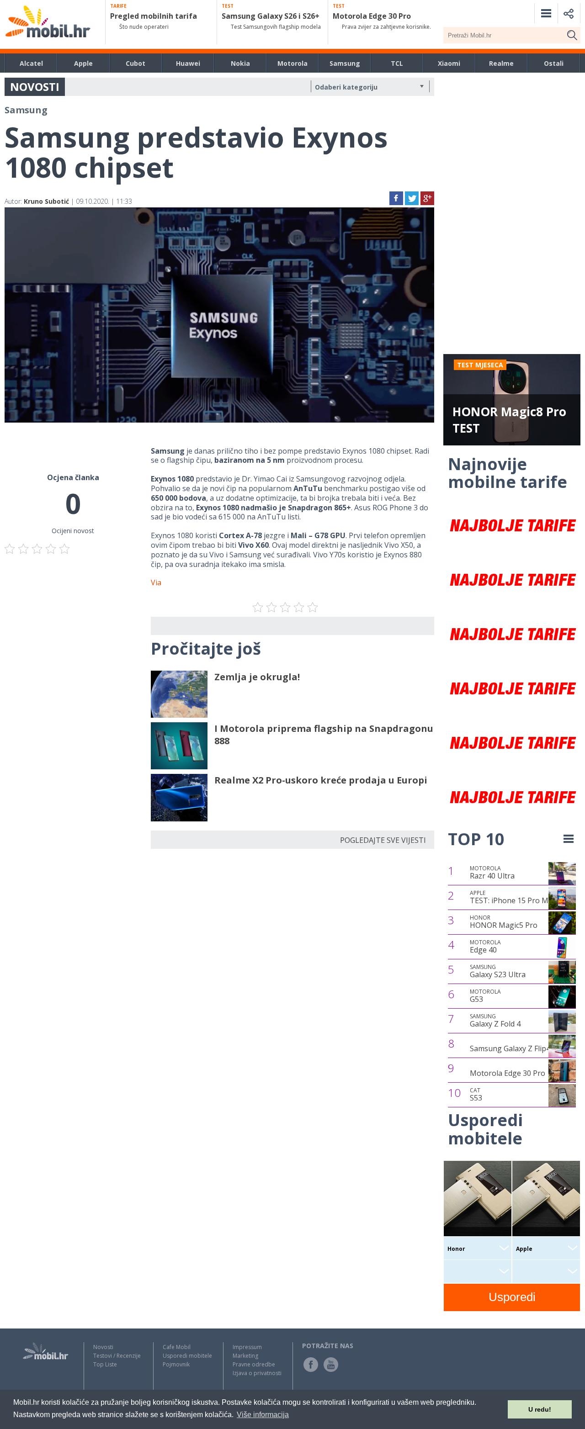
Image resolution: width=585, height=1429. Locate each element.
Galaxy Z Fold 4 (495, 1020)
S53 (476, 1094)
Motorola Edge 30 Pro (507, 1073)
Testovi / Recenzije (117, 1356)
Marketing (245, 1356)
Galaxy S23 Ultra (498, 971)
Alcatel (31, 63)
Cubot (135, 63)
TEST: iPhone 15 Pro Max (513, 897)
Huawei (188, 63)
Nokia (240, 63)
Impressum (247, 1347)
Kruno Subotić (46, 201)
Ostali (554, 63)
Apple (83, 63)
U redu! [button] (539, 1409)
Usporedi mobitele (187, 1356)
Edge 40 (485, 946)
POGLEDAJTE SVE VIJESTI (383, 840)
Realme (501, 63)
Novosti (103, 1347)
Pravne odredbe (254, 1364)
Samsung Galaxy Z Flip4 (510, 1048)
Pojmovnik (176, 1364)
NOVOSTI (34, 86)
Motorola (292, 63)
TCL (397, 63)
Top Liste (105, 1364)
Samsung (345, 63)
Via (156, 582)
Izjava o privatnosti (257, 1373)
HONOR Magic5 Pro (503, 922)
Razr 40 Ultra (492, 872)
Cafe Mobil (177, 1347)
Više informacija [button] (263, 1414)
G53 (485, 996)
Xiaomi (449, 63)
